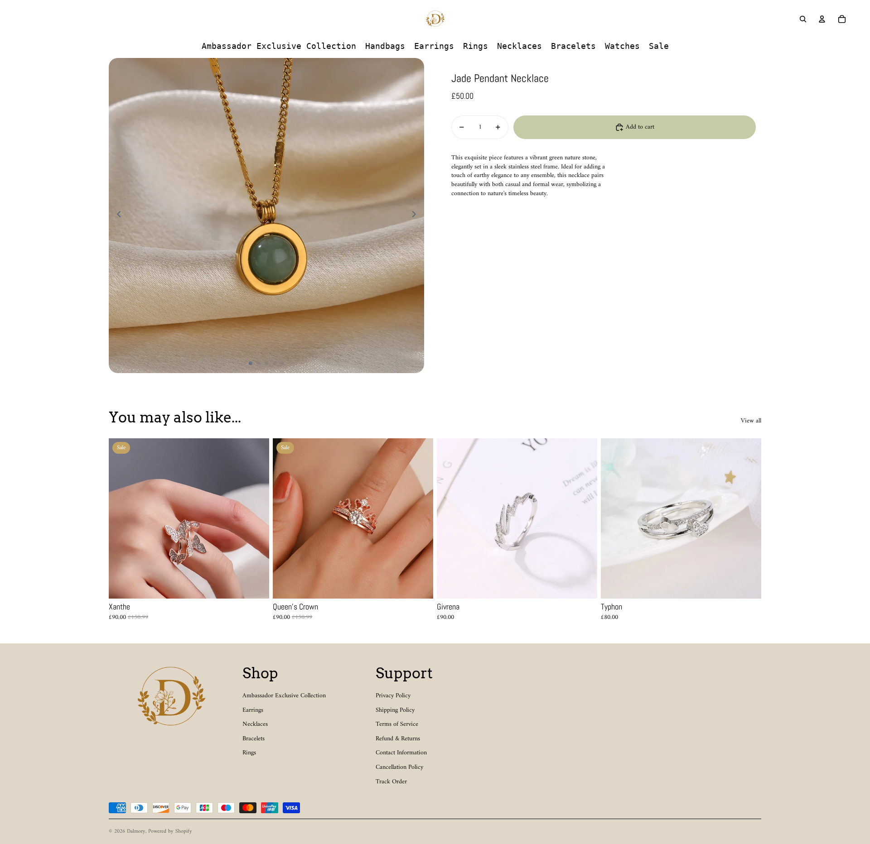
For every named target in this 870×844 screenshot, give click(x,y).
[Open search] (803, 19)
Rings (249, 752)
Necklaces (255, 724)
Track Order (391, 781)
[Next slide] (416, 215)
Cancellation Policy (399, 767)
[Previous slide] (116, 215)
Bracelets (253, 738)
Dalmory (136, 831)
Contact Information (401, 752)
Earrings (252, 710)
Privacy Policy (393, 695)
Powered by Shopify (170, 831)
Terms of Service (397, 724)
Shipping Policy (395, 710)
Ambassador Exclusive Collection (284, 695)
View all (751, 421)
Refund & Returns (398, 738)
